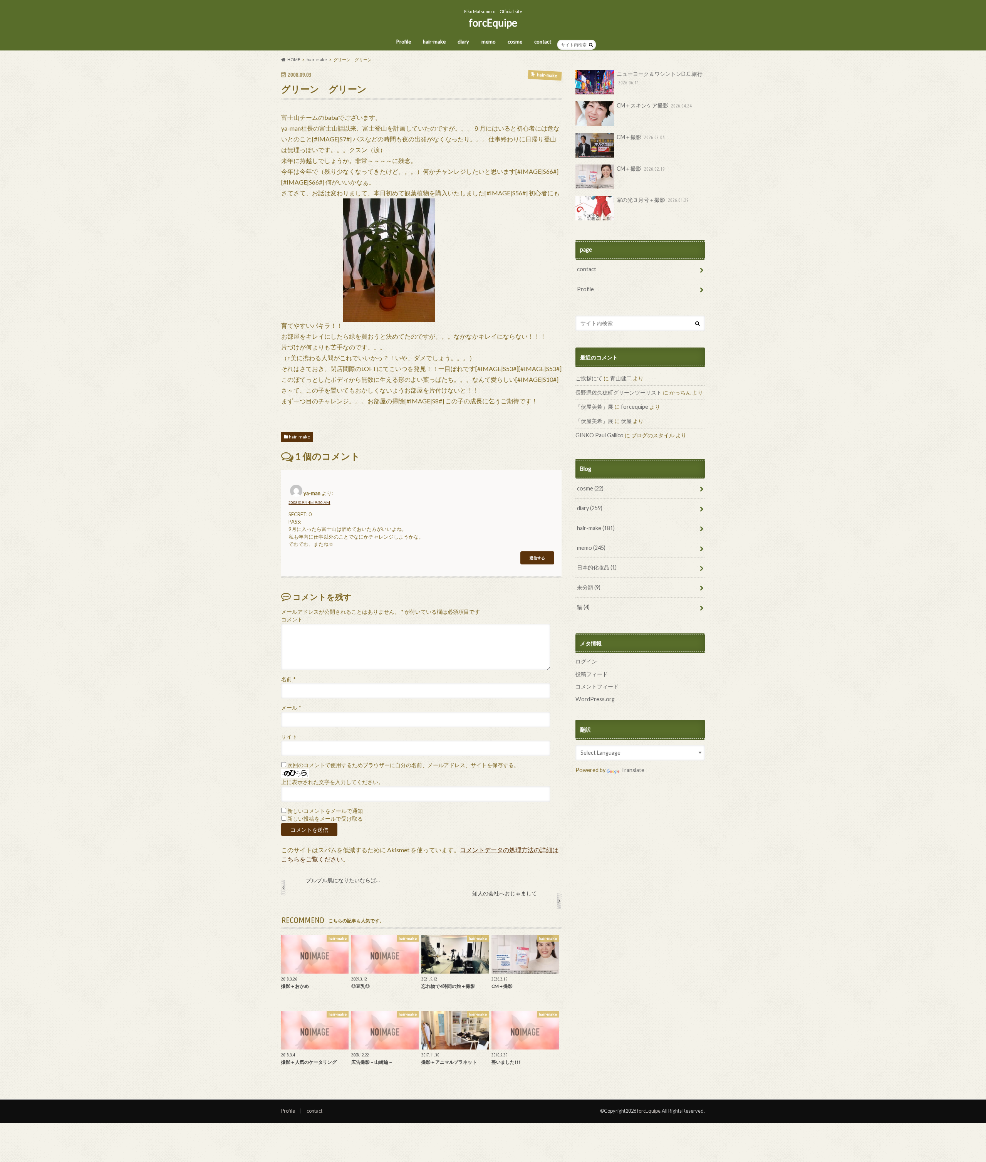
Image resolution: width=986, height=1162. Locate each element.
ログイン (586, 661)
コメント (292, 619)
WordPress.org (595, 699)
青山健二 (621, 378)
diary (463, 42)
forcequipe (634, 406)
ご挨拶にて (588, 378)
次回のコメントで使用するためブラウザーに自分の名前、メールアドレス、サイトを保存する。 (403, 765)
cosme (515, 42)
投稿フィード (591, 674)
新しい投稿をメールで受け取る (325, 819)
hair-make (434, 42)
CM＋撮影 (641, 137)
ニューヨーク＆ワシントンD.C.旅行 (660, 78)
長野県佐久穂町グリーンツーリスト (618, 392)
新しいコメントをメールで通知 (325, 811)
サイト (289, 737)
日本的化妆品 (597, 567)
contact (542, 42)
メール (291, 708)
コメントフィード (597, 686)
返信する (537, 558)
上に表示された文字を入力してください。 (332, 782)
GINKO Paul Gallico (599, 435)
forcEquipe (493, 23)
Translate (632, 770)
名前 (288, 679)
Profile (403, 42)
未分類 (588, 587)
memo (488, 42)
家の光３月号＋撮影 (653, 199)
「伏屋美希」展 (594, 406)
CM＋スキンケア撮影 (654, 105)
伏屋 (626, 421)
